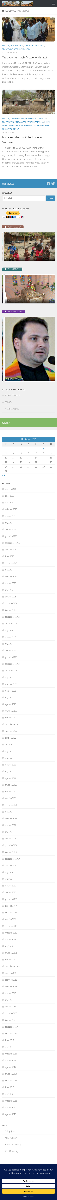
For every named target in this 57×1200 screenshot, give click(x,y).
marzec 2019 (10, 939)
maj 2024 (9, 630)
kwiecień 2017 (11, 1053)
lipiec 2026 (9, 495)
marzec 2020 (10, 885)
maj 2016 (9, 1094)
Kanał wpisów (11, 1137)
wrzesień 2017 (11, 1033)
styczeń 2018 (10, 1006)
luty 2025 (9, 590)
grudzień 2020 (11, 845)
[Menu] (53, 3)
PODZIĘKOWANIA (12, 395)
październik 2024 (12, 616)
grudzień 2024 (11, 603)
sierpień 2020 (10, 865)
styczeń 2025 (10, 596)
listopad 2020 (11, 852)
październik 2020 (12, 858)
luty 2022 (9, 771)
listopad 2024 (11, 610)
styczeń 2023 (10, 704)
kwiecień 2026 (11, 509)
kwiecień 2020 (11, 879)
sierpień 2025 (10, 549)
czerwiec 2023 (11, 670)
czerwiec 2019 (11, 926)
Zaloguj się (9, 1131)
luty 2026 (9, 522)
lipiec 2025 (9, 556)
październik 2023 (12, 663)
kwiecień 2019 (11, 932)
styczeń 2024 (10, 650)
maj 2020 (9, 872)
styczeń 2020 (10, 892)
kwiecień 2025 (11, 576)
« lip (4, 475)
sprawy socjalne (10, 129)
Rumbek (45, 125)
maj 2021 (9, 811)
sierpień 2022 (10, 737)
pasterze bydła (35, 122)
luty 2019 (9, 946)
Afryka (5, 45)
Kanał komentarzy (13, 1144)
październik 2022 (12, 724)
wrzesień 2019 (11, 912)
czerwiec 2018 (11, 979)
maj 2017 (9, 1047)
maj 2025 (9, 569)
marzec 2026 (10, 516)
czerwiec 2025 (11, 563)
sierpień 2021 (10, 798)
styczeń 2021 (10, 838)
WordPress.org (11, 1151)
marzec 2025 (10, 583)
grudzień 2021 (11, 784)
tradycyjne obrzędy (12, 49)
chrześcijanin (17, 118)
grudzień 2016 (11, 1073)
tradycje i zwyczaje (34, 45)
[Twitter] (53, 183)
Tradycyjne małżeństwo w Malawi (24, 57)
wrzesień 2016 (11, 1080)
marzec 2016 (10, 1107)
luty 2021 (9, 831)
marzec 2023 (10, 690)
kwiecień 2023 (11, 684)
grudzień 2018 (11, 952)
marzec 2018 (10, 993)
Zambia (26, 49)
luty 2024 (9, 643)
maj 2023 (9, 677)
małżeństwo (17, 45)
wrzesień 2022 (11, 731)
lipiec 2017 (9, 1040)
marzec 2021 (10, 825)
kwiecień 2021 (11, 818)
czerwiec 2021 (11, 805)
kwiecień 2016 (11, 1100)
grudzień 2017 (11, 1013)
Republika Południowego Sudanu (25, 125)
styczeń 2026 (10, 529)
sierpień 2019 (10, 919)
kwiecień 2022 (11, 758)
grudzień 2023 (11, 657)
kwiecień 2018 (11, 986)
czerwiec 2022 (11, 744)
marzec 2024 (10, 637)
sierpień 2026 (10, 489)
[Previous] (8, 246)
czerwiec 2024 (11, 623)
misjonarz (21, 122)
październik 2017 (12, 1026)
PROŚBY (8, 402)
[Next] (48, 246)
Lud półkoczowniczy (35, 118)
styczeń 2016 (10, 1114)
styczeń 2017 (10, 1067)
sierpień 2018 (10, 973)
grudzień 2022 (11, 711)
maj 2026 (9, 502)
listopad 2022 (11, 717)
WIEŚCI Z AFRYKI (12, 409)
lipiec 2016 (9, 1087)
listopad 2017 (11, 1020)
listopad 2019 (11, 905)
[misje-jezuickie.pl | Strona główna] (22, 3)
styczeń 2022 (10, 778)
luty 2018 (9, 1000)
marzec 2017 (10, 1060)
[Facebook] (48, 183)
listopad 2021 (11, 791)
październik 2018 (12, 966)
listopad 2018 (11, 959)
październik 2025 (12, 542)
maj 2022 (9, 751)
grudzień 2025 (11, 536)
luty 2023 (9, 697)
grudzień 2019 (11, 899)
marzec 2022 (10, 764)
